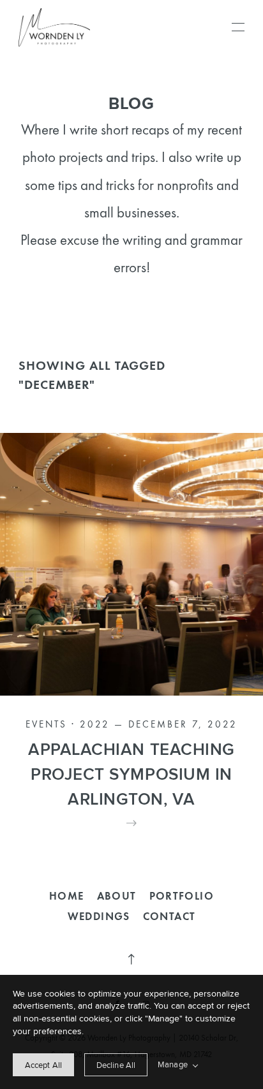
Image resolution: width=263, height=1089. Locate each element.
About (117, 896)
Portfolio (181, 896)
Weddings (99, 916)
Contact (169, 916)
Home (66, 896)
